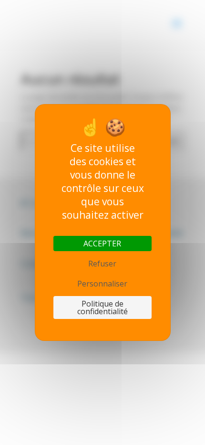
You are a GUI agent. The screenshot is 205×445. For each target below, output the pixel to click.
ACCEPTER (102, 243)
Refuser (102, 263)
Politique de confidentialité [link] (102, 307)
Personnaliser (102, 283)
